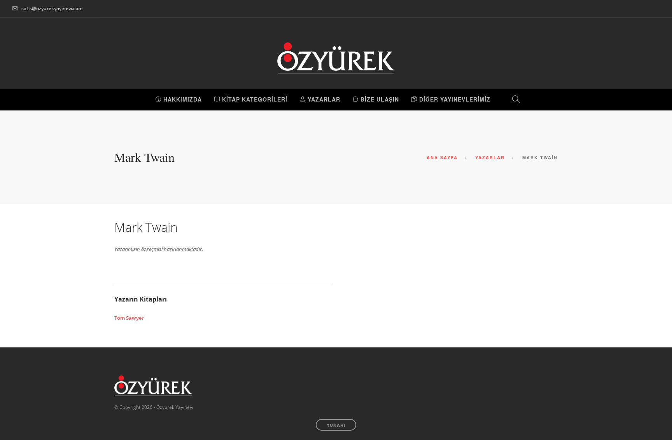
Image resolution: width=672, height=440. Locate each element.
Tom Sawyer (129, 317)
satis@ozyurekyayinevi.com (51, 8)
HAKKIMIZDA (181, 99)
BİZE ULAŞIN (379, 99)
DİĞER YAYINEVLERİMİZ (453, 99)
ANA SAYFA (442, 157)
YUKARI (336, 425)
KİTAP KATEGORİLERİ (253, 99)
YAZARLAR (323, 99)
